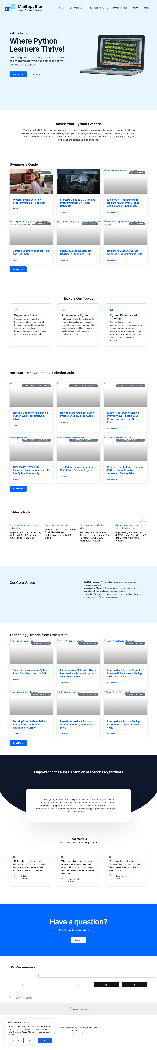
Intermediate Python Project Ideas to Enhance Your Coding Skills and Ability (124, 673)
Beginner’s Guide (77, 8)
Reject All (30, 1040)
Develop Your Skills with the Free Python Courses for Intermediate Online (29, 724)
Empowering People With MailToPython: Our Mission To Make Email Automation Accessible (131, 536)
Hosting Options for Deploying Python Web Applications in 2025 (30, 416)
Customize (15, 1040)
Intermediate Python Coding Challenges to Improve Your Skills (123, 724)
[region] (30, 1032)
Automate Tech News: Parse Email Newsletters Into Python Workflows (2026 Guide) (60, 533)
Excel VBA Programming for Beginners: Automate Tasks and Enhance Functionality (123, 202)
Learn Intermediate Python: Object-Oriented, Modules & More (76, 724)
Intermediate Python (99, 8)
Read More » (18, 209)
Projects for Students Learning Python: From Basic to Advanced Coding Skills (125, 470)
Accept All (45, 1040)
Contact (146, 8)
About (135, 8)
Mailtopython (31, 6)
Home (61, 8)
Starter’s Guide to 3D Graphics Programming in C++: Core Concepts (77, 202)
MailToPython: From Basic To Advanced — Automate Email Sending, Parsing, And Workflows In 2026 (95, 536)
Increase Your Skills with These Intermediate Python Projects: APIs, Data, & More (78, 673)
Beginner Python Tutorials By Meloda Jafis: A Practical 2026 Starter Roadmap (25, 535)
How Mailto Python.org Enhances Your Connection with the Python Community (31, 470)
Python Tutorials (120, 8)
